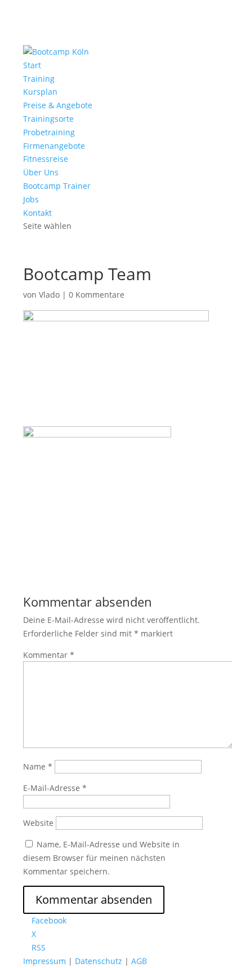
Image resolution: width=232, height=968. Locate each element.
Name (37, 766)
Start (32, 65)
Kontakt (37, 212)
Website (38, 822)
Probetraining (49, 132)
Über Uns (41, 172)
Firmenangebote (54, 145)
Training (39, 78)
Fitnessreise (45, 158)
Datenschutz (98, 961)
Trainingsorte (48, 118)
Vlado (49, 294)
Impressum (44, 961)
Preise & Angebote (57, 105)
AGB (139, 961)
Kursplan (40, 91)
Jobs (31, 199)
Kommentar (48, 654)
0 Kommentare (96, 294)
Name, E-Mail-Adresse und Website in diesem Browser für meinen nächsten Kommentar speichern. (101, 858)
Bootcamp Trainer (57, 185)
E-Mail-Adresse (55, 788)
